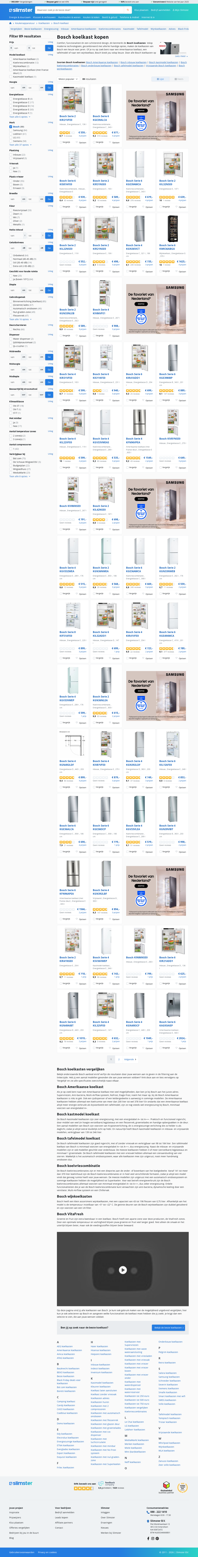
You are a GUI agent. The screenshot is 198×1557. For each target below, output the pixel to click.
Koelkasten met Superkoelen (105, 1464)
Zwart (17, 213)
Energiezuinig (51, 28)
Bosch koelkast (61, 23)
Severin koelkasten (168, 1384)
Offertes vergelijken (19, 1527)
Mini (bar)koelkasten (135, 1451)
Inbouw (65, 28)
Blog (11, 1537)
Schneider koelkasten (170, 1380)
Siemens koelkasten (169, 1388)
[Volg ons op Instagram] (152, 1538)
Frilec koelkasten (65, 1467)
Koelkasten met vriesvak (137, 1359)
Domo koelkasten (66, 1423)
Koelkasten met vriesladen (138, 1355)
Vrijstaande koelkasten (170, 1432)
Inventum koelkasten (101, 1372)
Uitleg (50, 42)
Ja (15, 167)
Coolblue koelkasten (67, 1413)
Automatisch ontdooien (27, 308)
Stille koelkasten (167, 1403)
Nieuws (105, 1527)
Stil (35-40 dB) (22, 262)
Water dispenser (23, 338)
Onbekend (20, 255)
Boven (18, 184)
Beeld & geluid (109, 17)
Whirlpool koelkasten (169, 1442)
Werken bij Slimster (111, 1532)
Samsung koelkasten (169, 1376)
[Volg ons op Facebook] (148, 1538)
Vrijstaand (20, 158)
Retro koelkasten (167, 1362)
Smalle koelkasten (168, 1392)
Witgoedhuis (21, 469)
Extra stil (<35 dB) (23, 266)
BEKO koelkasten (65, 1372)
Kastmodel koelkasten (102, 1382)
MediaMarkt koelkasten (137, 1440)
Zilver (17, 220)
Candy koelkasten (66, 1405)
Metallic (18, 224)
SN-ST (18, 405)
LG (16, 137)
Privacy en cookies (47, 1552)
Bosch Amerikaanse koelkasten (102, 62)
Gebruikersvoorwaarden (21, 1552)
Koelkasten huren (100, 1402)
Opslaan (82, 142)
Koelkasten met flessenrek (104, 1420)
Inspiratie (14, 1512)
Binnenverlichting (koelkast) (29, 301)
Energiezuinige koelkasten (70, 1441)
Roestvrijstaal (22, 210)
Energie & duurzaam (20, 17)
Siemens (19, 141)
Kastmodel (128, 28)
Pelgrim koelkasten (168, 1352)
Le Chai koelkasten (134, 1421)
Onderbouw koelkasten (171, 1341)
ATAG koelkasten (65, 1357)
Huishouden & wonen (69, 17)
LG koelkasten (132, 1425)
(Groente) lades (23, 304)
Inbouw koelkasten (100, 1364)
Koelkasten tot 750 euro (137, 1403)
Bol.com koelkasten (67, 1387)
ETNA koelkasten (65, 1445)
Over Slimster (108, 1517)
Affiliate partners (64, 1522)
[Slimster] (11, 23)
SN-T (17, 409)
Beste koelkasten (33, 28)
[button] (123, 1269)
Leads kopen (61, 1517)
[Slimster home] (20, 9)
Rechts (18, 329)
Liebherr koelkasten (135, 1429)
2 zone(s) (19, 435)
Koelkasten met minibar (103, 1446)
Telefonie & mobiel (129, 17)
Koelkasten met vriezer (136, 1363)
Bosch (18, 126)
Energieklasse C (23, 102)
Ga (49, 47)
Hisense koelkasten (101, 1350)
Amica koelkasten (66, 1354)
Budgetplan (21, 465)
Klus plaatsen (141, 10)
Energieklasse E (23, 109)
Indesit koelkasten (100, 1368)
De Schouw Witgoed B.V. (27, 461)
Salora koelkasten (168, 1372)
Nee (16, 171)
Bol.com (19, 458)
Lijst (161, 79)
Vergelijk (66, 142)
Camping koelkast (66, 1401)
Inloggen (105, 1512)
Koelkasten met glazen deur (105, 1424)
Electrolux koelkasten (68, 1437)
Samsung (20, 130)
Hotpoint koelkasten (101, 1354)
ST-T (16, 412)
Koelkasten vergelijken (136, 1407)
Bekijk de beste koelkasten (168, 1327)
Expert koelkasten (66, 1453)
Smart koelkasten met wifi (172, 1396)
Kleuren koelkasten (101, 1386)
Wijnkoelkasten (158, 28)
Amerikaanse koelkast (26, 59)
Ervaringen (106, 1522)
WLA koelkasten (167, 1450)
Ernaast (18, 188)
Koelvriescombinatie (26, 62)
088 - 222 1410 (158, 1512)
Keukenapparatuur (25, 23)
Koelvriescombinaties (110, 28)
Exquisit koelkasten (67, 1457)
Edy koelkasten (64, 1433)
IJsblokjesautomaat (24, 342)
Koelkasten (44, 23)
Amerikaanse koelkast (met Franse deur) (30, 71)
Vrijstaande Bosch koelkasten (161, 65)
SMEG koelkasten (167, 1400)
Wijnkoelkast (21, 66)
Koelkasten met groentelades (106, 1427)
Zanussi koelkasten (168, 1461)
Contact (59, 1527)
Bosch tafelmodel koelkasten (129, 65)
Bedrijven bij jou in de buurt (24, 1532)
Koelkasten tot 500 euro (137, 1399)
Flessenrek (20, 315)
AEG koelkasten (65, 1346)
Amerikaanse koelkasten (83, 28)
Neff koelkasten (133, 1462)
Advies (172, 28)
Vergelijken (16, 28)
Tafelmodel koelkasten (170, 1414)
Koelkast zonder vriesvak (103, 1394)
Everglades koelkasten (68, 1449)
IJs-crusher (20, 346)
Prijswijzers (15, 1517)
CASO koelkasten (65, 1409)
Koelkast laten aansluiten (104, 1390)
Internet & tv (148, 17)
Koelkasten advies (100, 1398)
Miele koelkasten (133, 1447)
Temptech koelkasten (169, 1418)
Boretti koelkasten (66, 1391)
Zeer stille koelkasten (169, 1464)
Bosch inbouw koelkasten (134, 62)
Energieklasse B (22, 98)
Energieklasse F (22, 113)
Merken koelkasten (134, 1444)
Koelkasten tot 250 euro (137, 1396)
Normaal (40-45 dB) (24, 258)
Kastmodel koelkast (24, 76)
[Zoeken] (128, 10)
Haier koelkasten (99, 1346)
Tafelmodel (142, 28)
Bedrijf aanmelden (160, 10)
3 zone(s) (19, 439)
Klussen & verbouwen (44, 17)
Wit (16, 217)
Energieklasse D (23, 105)
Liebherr (19, 133)
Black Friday (184, 28)
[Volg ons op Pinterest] (157, 1538)
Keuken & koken (91, 17)
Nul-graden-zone (24, 312)
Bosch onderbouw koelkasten (96, 65)
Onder (18, 180)
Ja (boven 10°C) (23, 279)
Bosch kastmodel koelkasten (163, 62)
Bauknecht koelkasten (68, 1368)
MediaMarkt (21, 472)
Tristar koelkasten (168, 1422)
